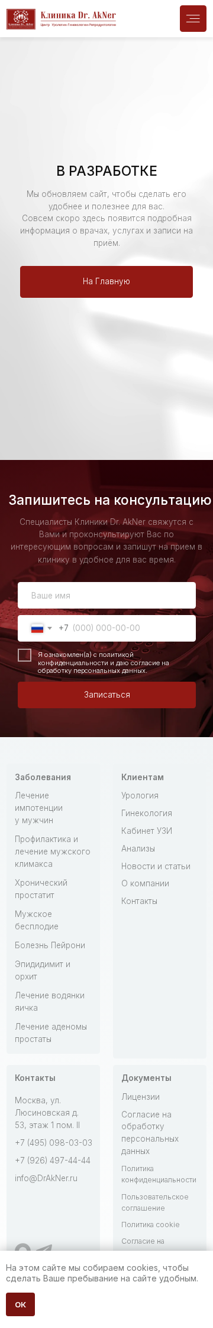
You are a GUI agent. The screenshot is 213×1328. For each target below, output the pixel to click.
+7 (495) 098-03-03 (53, 1143)
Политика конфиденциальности (158, 1174)
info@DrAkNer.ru (46, 1178)
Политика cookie (150, 1224)
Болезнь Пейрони (50, 945)
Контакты (139, 901)
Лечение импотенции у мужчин (39, 808)
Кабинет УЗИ (146, 831)
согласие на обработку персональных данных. (103, 667)
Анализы (138, 848)
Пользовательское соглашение (155, 1202)
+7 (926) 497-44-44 (53, 1160)
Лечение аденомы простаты (51, 1033)
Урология (140, 795)
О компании (145, 883)
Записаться (107, 694)
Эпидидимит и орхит (42, 970)
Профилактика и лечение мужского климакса (53, 851)
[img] (193, 18)
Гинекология (146, 813)
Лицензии (140, 1097)
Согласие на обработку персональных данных (150, 1133)
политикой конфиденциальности (86, 658)
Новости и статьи (156, 866)
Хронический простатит (41, 889)
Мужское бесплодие (37, 920)
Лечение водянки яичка (50, 1002)
